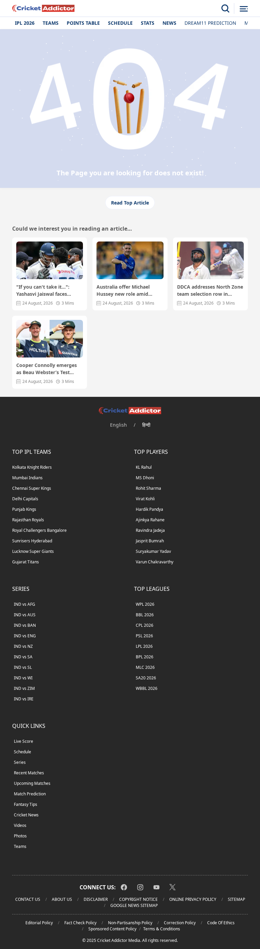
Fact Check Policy (80, 923)
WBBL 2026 (146, 688)
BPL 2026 (144, 657)
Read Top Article (130, 202)
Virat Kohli (145, 499)
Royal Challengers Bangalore (39, 530)
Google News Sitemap (134, 905)
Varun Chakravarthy (154, 562)
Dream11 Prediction (210, 23)
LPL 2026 (144, 646)
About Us (62, 899)
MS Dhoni (145, 478)
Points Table (83, 23)
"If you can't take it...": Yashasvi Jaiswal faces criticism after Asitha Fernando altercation (42, 290)
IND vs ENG (25, 636)
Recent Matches (29, 773)
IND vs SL (23, 667)
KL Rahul (144, 467)
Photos (20, 836)
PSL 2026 (144, 636)
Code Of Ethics (221, 923)
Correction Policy (180, 923)
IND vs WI (23, 678)
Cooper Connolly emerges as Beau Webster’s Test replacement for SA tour (46, 369)
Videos (20, 825)
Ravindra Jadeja (150, 530)
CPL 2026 (144, 625)
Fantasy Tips (25, 804)
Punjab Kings (24, 509)
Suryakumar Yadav (153, 551)
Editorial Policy (39, 923)
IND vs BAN (25, 625)
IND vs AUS (25, 615)
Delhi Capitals (25, 499)
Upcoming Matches (32, 783)
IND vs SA (23, 657)
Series (20, 762)
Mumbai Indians (27, 478)
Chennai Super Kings (31, 488)
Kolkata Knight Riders (32, 467)
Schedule (120, 23)
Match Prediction (30, 794)
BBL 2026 (145, 615)
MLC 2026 (145, 667)
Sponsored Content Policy (112, 929)
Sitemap (236, 899)
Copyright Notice (138, 899)
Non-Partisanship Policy (130, 923)
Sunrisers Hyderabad (32, 541)
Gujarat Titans (25, 562)
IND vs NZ (23, 646)
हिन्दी (146, 425)
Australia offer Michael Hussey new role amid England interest (123, 290)
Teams (51, 23)
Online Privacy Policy (192, 899)
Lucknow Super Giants (33, 551)
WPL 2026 (145, 604)
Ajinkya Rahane (150, 520)
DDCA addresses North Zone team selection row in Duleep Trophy (210, 290)
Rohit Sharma (148, 488)
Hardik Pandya (149, 509)
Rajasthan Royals (28, 520)
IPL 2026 (25, 23)
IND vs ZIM (24, 688)
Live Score (23, 741)
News (169, 23)
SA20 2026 (146, 678)
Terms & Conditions (161, 929)
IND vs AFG (24, 604)
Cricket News (26, 815)
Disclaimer (96, 899)
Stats (147, 23)
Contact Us (27, 899)
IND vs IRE (24, 699)
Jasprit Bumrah (150, 541)
